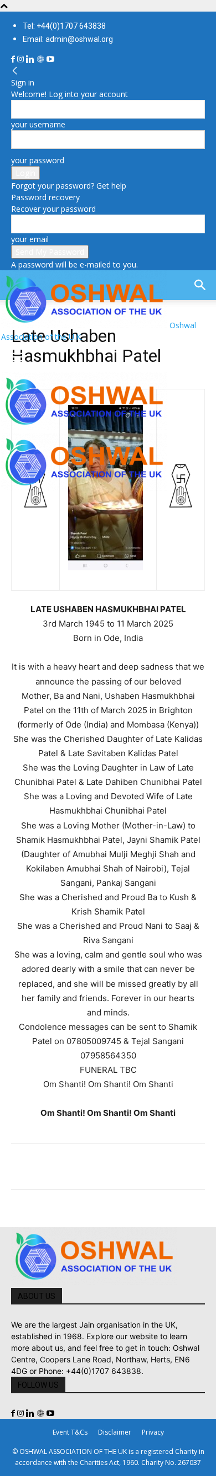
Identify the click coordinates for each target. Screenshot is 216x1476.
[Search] (200, 285)
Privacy (153, 1432)
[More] (175, 1167)
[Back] (15, 71)
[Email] (124, 1167)
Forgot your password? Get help (68, 185)
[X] (48, 1167)
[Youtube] (50, 59)
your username (38, 124)
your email (30, 239)
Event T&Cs (70, 1432)
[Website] (42, 59)
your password (37, 160)
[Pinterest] (73, 1167)
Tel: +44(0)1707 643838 (64, 26)
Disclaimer (114, 1432)
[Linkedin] (31, 59)
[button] (19, 357)
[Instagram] (21, 59)
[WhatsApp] (99, 1167)
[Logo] (84, 427)
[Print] (149, 1167)
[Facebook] (14, 59)
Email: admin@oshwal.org (68, 39)
